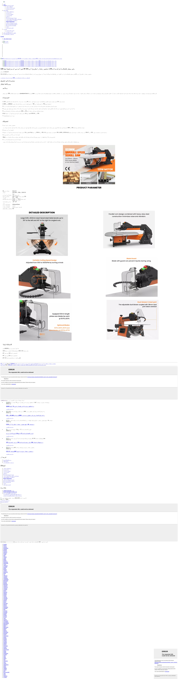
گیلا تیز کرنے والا (11, 25)
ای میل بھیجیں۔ (5, 500)
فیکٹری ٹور (9, 6)
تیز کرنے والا (7, 482)
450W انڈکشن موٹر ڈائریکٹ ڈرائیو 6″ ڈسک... (20, 406)
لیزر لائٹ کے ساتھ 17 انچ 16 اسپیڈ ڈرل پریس (19, 433)
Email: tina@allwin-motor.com (10, 491)
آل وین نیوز (9, 31)
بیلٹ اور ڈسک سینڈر (11, 20)
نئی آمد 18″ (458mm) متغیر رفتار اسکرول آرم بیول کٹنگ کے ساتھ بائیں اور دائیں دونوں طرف (28, 363)
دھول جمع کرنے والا (11, 17)
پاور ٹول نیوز (10, 30)
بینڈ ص (8, 16)
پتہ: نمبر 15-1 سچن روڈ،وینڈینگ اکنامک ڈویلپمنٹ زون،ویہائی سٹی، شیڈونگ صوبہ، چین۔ (12, 494)
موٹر (7, 26)
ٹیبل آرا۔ (9, 15)
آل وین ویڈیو (10, 9)
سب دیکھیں (3, 400)
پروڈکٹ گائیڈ (7, 460)
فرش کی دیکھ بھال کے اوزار (13, 19)
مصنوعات (5, 10)
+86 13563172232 (7, 38)
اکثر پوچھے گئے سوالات (9, 32)
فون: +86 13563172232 (8, 490)
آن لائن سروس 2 (4, 501)
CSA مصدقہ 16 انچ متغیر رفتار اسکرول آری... (20, 424)
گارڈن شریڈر (9, 27)
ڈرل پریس (8, 12)
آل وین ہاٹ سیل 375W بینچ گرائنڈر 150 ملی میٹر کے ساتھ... (24, 442)
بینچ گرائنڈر (10, 11)
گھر (4, 4)
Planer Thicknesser (10, 21)
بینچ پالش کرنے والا (11, 24)
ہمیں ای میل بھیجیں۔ (7, 77)
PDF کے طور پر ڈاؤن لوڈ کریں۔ (21, 77)
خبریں (5, 29)
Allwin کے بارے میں (8, 5)
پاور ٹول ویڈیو (10, 7)
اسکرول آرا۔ (9, 14)
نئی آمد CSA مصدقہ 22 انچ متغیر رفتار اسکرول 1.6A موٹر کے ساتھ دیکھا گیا (23, 364)
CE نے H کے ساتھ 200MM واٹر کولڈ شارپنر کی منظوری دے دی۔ (25, 415)
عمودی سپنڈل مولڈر (11, 22)
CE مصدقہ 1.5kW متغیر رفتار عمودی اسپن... (19, 451)
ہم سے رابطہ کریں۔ (8, 34)
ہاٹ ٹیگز (5, 461)
